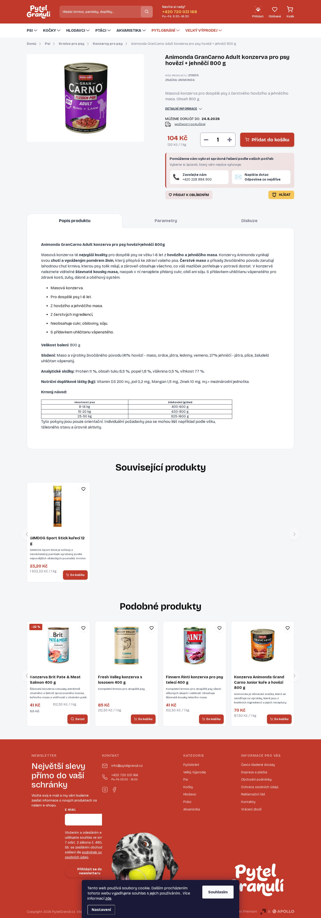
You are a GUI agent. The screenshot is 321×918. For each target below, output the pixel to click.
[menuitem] (32, 30)
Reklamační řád (253, 794)
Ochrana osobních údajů (259, 787)
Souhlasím (218, 892)
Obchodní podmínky (256, 780)
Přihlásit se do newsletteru (89, 871)
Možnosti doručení (190, 124)
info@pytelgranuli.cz (127, 766)
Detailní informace (181, 108)
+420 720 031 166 (124, 777)
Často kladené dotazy (258, 765)
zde (108, 898)
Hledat (146, 12)
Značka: (180, 80)
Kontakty (248, 802)
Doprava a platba (254, 772)
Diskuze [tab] (249, 220)
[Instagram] (104, 788)
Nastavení (101, 909)
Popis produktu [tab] (74, 220)
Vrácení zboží (251, 809)
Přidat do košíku (270, 140)
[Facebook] (114, 788)
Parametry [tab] (166, 220)
